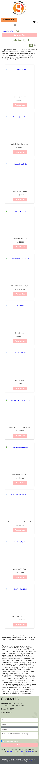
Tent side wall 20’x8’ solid (19, 475)
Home (4, 31)
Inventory (10, 31)
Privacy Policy (6, 712)
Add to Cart (21, 105)
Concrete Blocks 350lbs (19, 238)
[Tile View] (31, 45)
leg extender (19, 333)
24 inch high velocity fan (19, 144)
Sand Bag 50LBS (19, 380)
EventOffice (31, 761)
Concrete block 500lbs (19, 191)
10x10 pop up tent (20, 97)
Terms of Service (27, 751)
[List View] (35, 45)
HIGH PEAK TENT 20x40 (19, 286)
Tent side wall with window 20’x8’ (19, 522)
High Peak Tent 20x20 (19, 616)
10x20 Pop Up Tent (19, 569)
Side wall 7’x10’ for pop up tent (19, 427)
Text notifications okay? (11, 741)
